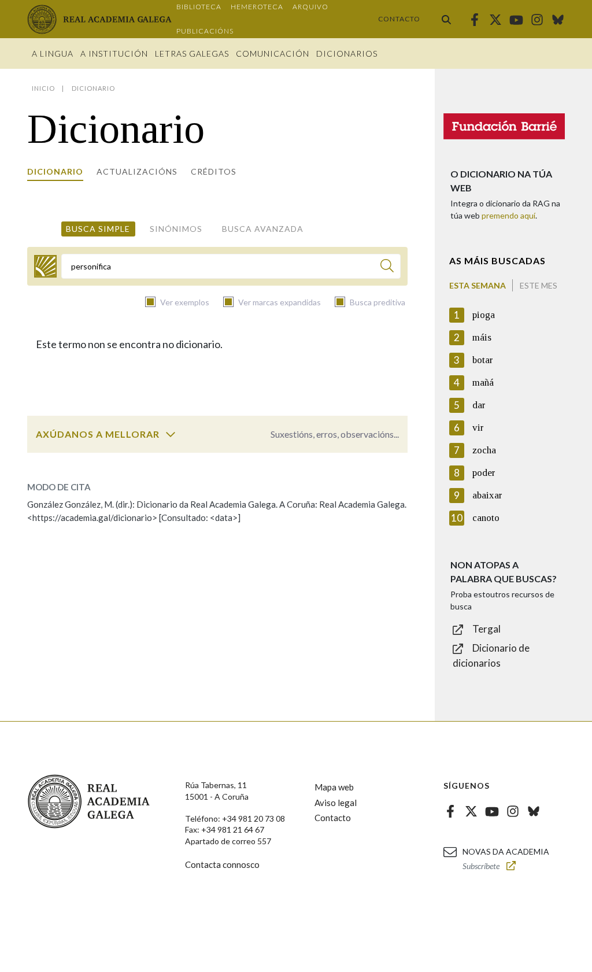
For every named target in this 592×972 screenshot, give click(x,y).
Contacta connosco (222, 864)
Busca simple (98, 229)
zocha (484, 450)
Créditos (213, 171)
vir (478, 427)
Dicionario (55, 171)
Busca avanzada (263, 229)
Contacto (399, 18)
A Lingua (52, 53)
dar (479, 405)
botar (482, 359)
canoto (486, 517)
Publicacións (205, 31)
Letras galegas (192, 53)
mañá (483, 382)
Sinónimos (176, 229)
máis (481, 337)
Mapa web (334, 787)
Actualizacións (137, 171)
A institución (114, 53)
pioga (483, 314)
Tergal (486, 629)
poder (483, 472)
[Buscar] (446, 19)
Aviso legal (335, 802)
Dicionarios (347, 53)
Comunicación (272, 53)
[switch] (171, 434)
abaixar (487, 495)
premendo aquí (508, 215)
